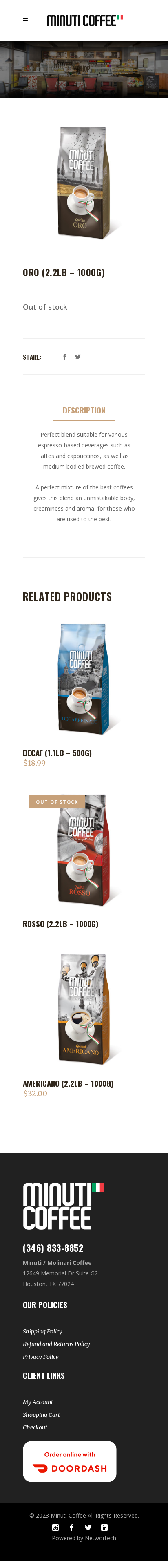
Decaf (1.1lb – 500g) (57, 752)
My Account (38, 1402)
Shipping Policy (42, 1331)
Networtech (100, 1538)
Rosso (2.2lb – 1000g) (60, 923)
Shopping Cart (41, 1414)
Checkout (35, 1427)
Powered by (68, 1538)
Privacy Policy (41, 1356)
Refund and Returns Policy (56, 1344)
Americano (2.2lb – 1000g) (68, 1083)
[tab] (84, 410)
